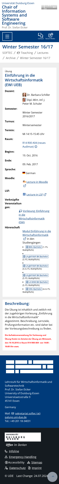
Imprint (37, 468)
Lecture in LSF (34, 194)
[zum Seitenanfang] (52, 477)
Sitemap (36, 462)
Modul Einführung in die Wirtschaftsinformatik (36, 233)
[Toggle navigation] (7, 36)
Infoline (14, 451)
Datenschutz (17, 468)
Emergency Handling (22, 457)
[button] (50, 36)
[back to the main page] (49, 17)
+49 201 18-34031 (20, 421)
